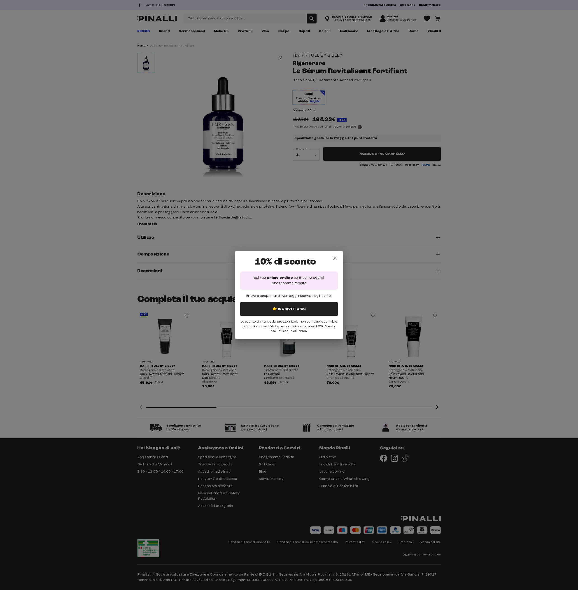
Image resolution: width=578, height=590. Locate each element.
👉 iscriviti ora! (289, 309)
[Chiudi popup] (335, 258)
